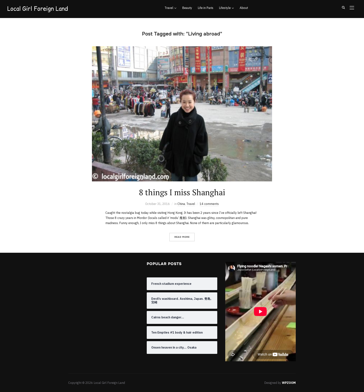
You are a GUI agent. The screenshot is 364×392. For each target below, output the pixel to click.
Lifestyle (225, 8)
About (244, 8)
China (181, 204)
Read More (182, 237)
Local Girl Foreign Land (37, 9)
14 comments (209, 204)
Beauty (187, 8)
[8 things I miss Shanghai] (182, 49)
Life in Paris (205, 8)
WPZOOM (289, 383)
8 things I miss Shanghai (182, 192)
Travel (169, 8)
